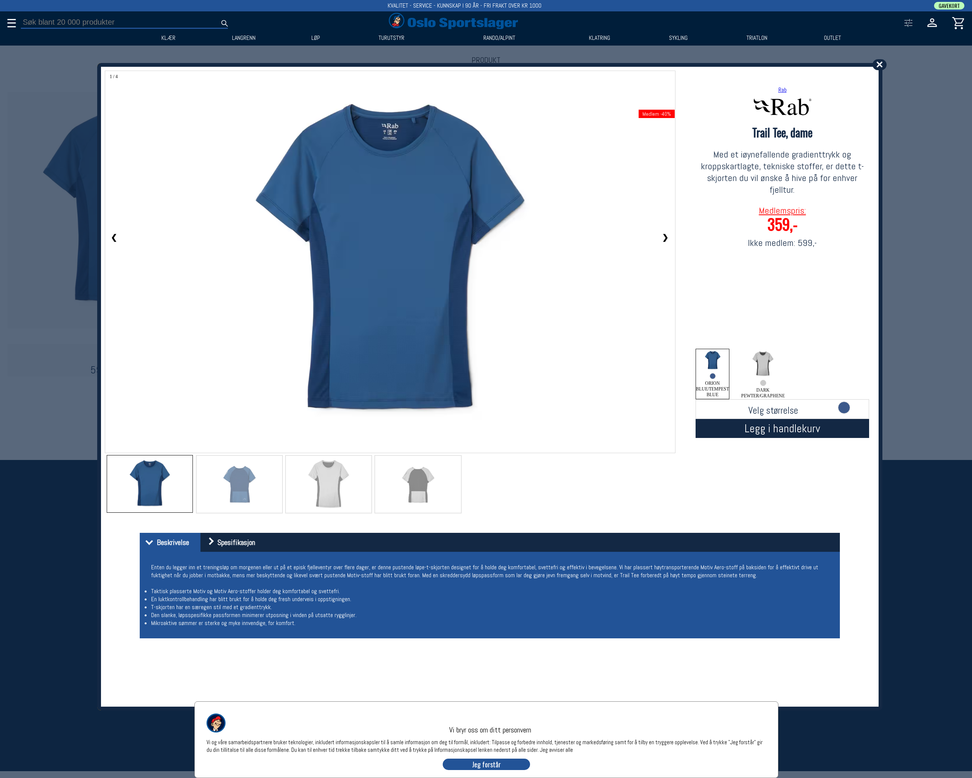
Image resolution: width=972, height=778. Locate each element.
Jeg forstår (486, 764)
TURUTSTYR (391, 38)
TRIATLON (756, 38)
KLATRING (599, 38)
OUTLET (832, 38)
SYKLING (678, 38)
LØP (315, 38)
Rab (782, 90)
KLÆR (168, 38)
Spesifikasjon (234, 542)
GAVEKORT (949, 5)
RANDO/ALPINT (499, 38)
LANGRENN (244, 38)
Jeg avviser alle (556, 749)
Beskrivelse (171, 542)
